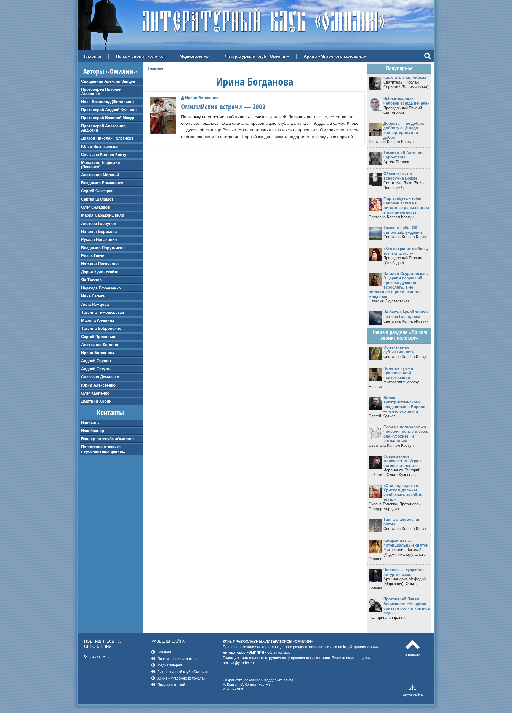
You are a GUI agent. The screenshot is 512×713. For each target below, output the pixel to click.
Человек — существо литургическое (403, 572)
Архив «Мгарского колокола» (335, 56)
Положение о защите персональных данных (103, 449)
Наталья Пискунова (100, 264)
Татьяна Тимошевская (102, 312)
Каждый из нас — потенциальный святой (405, 542)
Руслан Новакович (99, 239)
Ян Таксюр (91, 280)
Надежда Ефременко (101, 288)
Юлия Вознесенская (100, 146)
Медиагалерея (195, 56)
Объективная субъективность (398, 349)
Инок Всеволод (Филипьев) (107, 102)
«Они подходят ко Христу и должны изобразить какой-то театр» (403, 492)
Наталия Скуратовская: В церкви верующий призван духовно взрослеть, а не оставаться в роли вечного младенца (398, 285)
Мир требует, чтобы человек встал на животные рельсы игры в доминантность (406, 205)
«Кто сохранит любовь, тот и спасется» (405, 251)
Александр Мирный (100, 175)
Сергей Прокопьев (98, 336)
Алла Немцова (95, 304)
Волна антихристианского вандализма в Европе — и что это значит (404, 404)
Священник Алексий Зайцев (108, 81)
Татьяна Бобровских (101, 328)
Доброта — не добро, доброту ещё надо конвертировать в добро (403, 130)
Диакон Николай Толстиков (107, 138)
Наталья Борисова (99, 231)
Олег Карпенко (95, 393)
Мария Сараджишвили (102, 215)
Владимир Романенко (102, 183)
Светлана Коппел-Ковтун (105, 154)
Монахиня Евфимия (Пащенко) (100, 164)
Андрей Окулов (96, 361)
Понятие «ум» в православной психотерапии (398, 373)
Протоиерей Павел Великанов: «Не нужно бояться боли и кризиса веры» (406, 606)
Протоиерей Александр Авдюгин (103, 128)
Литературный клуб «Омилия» (257, 56)
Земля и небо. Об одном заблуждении (402, 230)
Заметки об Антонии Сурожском (403, 155)
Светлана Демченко (100, 377)
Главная (92, 56)
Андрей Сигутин (96, 369)
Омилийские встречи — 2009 (223, 106)
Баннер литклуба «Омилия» (108, 439)
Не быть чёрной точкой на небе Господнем (406, 314)
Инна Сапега (93, 296)
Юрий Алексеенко (98, 385)
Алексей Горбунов (98, 223)
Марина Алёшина (97, 320)
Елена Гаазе (92, 256)
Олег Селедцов (95, 207)
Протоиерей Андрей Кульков (109, 110)
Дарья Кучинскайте (99, 272)
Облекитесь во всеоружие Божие (400, 176)
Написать (90, 422)
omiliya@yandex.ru (238, 663)
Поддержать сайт (172, 685)
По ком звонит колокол (140, 56)
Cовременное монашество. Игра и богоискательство (402, 461)
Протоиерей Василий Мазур (107, 118)
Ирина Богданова (97, 352)
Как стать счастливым (404, 77)
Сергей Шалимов (97, 199)
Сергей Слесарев (97, 191)
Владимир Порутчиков (103, 248)
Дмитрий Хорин (96, 401)
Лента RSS (99, 657)
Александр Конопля (100, 344)
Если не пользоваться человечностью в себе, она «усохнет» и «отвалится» (405, 434)
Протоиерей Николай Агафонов (101, 91)
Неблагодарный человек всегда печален (406, 100)
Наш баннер (92, 431)
